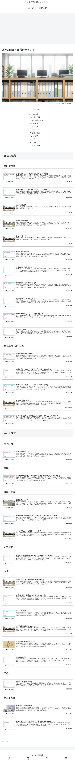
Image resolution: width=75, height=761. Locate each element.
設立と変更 (36, 145)
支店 (33, 139)
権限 (33, 130)
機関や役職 (36, 117)
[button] (69, 448)
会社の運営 (34, 123)
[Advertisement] (37, 28)
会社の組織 (34, 114)
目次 (34, 110)
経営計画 (35, 126)
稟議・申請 (36, 133)
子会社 (34, 142)
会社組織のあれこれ (39, 120)
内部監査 (35, 136)
